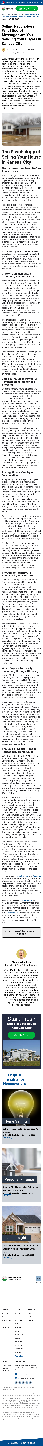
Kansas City (18, 1313)
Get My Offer (24, 9)
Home (3, 14)
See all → (19, 1356)
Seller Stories (6, 1320)
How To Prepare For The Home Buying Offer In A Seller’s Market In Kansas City (21, 1248)
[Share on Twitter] (13, 19)
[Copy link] (18, 19)
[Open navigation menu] (40, 9)
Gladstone (18, 1338)
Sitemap (31, 1320)
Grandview (18, 1345)
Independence (19, 1317)
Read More (8, 1137)
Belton (17, 1331)
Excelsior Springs (20, 1341)
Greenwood (27, 900)
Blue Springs (22, 876)
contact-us (13, 913)
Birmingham (19, 1320)
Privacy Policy (6, 1365)
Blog (9, 14)
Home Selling (17, 14)
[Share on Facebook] (10, 19)
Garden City (19, 1349)
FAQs (30, 1317)
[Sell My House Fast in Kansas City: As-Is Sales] (21, 1107)
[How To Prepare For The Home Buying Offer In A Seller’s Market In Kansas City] (21, 1224)
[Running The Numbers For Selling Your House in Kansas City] (21, 1166)
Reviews (4, 1317)
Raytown (18, 1324)
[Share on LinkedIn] (16, 19)
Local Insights (16, 1238)
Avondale (37, 876)
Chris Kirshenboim (13, 50)
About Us (5, 1313)
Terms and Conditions (5, 1369)
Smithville (18, 1352)
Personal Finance (19, 1179)
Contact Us (5, 1327)
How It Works (6, 1324)
